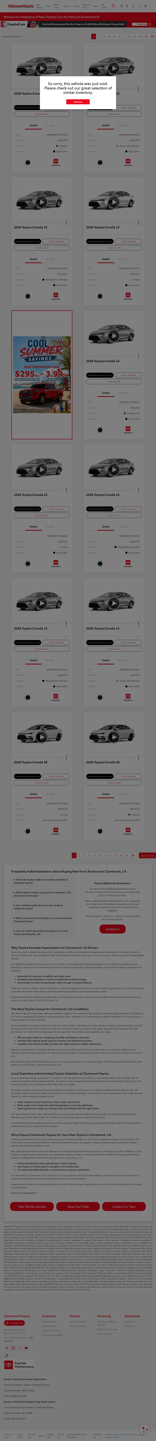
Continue (78, 101)
